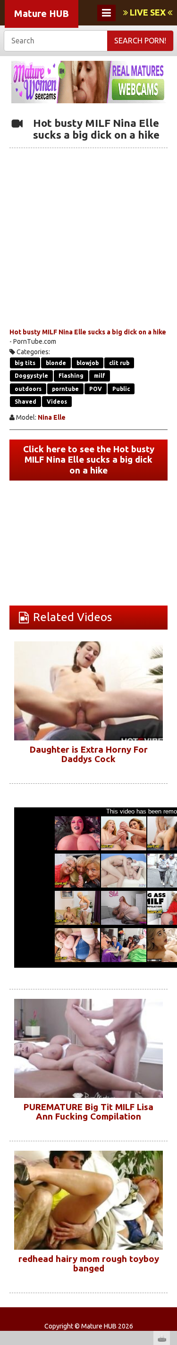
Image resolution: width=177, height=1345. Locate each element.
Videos (57, 402)
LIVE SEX (148, 12)
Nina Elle (52, 417)
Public (121, 389)
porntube (65, 389)
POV (95, 389)
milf (99, 376)
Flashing (71, 376)
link (169, 1198)
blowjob (87, 363)
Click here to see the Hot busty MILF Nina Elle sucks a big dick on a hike (88, 459)
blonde (56, 363)
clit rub (119, 363)
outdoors (28, 389)
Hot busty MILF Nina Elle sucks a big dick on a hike (87, 332)
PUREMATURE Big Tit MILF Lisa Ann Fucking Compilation (88, 1112)
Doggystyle (31, 376)
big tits (25, 363)
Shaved (25, 402)
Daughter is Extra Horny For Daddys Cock (89, 754)
